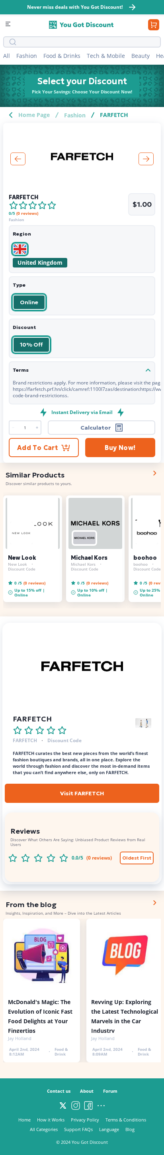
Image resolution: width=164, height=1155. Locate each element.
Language (109, 1129)
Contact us (58, 1091)
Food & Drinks (61, 55)
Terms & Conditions (125, 1120)
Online (29, 302)
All (6, 55)
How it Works (50, 1120)
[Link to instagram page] (75, 1105)
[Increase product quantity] (13, 427)
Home (24, 1120)
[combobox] (87, 42)
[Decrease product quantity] (37, 427)
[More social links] (101, 1105)
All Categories (44, 1129)
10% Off (31, 344)
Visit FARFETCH (82, 793)
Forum (110, 1091)
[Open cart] (153, 24)
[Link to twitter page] (63, 1105)
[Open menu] (8, 24)
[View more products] (154, 473)
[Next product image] (146, 159)
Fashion (26, 55)
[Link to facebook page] (88, 1105)
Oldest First (136, 858)
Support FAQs (78, 1129)
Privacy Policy (85, 1120)
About (87, 1091)
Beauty (140, 55)
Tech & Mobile (106, 55)
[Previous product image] (18, 159)
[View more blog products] (154, 903)
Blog (130, 1129)
